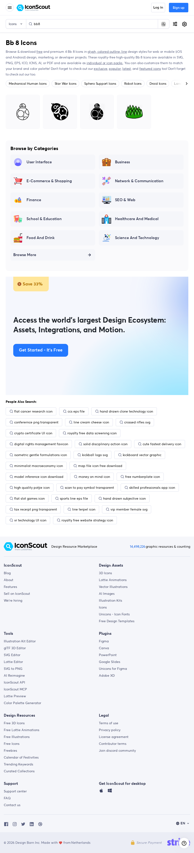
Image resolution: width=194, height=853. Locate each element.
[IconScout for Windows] (109, 792)
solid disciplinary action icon (105, 444)
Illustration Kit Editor (20, 641)
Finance (33, 200)
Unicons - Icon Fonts (114, 614)
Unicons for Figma (113, 668)
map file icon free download (100, 466)
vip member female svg (128, 509)
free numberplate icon (142, 477)
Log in (158, 7)
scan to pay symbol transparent (89, 487)
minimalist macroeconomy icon (38, 466)
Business (122, 162)
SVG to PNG (13, 668)
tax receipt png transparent (35, 509)
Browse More (24, 255)
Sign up (179, 7)
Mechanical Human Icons (28, 83)
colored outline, (109, 51)
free (39, 51)
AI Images (107, 593)
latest (126, 69)
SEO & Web (125, 200)
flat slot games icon (29, 498)
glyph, (92, 51)
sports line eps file (74, 498)
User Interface (39, 162)
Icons (103, 607)
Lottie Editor (13, 662)
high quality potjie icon (32, 487)
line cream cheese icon (91, 422)
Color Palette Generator (22, 703)
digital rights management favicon (41, 444)
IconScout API (14, 682)
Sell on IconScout (17, 593)
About (8, 580)
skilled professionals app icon (152, 487)
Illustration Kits (110, 600)
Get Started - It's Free (40, 350)
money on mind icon (94, 477)
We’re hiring (13, 600)
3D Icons (105, 573)
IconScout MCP (15, 689)
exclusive (100, 69)
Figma (104, 641)
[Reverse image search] (163, 23)
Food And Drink (40, 238)
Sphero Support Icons (100, 83)
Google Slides (109, 662)
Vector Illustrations (113, 587)
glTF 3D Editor (15, 648)
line (124, 51)
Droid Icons (158, 83)
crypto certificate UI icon (33, 433)
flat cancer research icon (33, 411)
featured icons (150, 69)
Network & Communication (139, 181)
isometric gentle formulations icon (40, 455)
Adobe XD (107, 675)
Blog (7, 573)
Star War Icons (65, 83)
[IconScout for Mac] (101, 792)
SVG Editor (12, 655)
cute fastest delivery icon (162, 444)
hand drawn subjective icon (124, 498)
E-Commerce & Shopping (49, 181)
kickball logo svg (95, 455)
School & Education (44, 219)
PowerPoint (108, 655)
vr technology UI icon (30, 520)
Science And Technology (137, 238)
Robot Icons (132, 83)
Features (10, 587)
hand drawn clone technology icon (126, 411)
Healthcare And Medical (137, 219)
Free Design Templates (116, 621)
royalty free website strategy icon (87, 520)
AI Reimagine (14, 675)
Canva (104, 648)
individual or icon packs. (105, 63)
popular (115, 69)
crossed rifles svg (137, 422)
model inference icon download (38, 477)
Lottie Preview (15, 696)
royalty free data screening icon (92, 433)
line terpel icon (83, 509)
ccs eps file (76, 411)
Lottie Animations (113, 580)
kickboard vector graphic (142, 455)
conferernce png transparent (36, 422)
